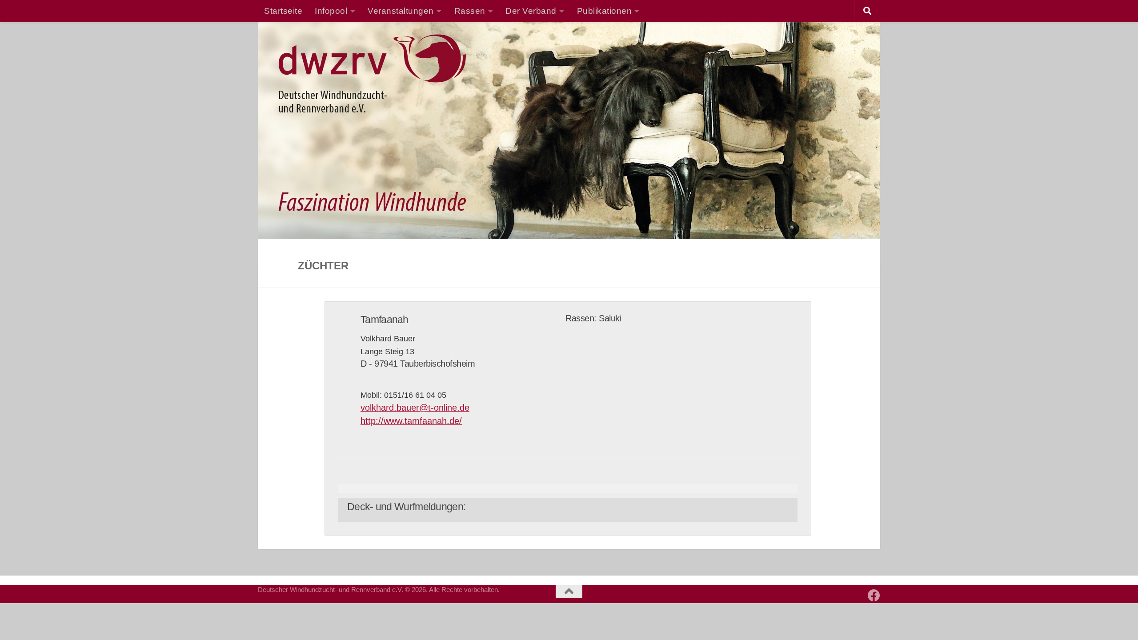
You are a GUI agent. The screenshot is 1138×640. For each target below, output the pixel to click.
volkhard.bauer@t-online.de (415, 407)
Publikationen (604, 11)
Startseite (283, 11)
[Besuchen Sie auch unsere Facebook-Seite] (874, 595)
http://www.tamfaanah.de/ (411, 421)
